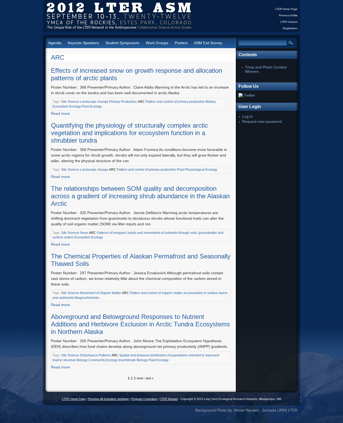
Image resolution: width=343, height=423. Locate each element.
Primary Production (123, 102)
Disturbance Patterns (95, 355)
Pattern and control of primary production (175, 102)
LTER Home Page (286, 8)
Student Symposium (122, 43)
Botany (211, 102)
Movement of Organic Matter (100, 293)
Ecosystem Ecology (67, 106)
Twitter (249, 95)
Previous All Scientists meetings (108, 399)
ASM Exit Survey (208, 43)
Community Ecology (103, 360)
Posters (181, 43)
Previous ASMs (288, 15)
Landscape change (94, 102)
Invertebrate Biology (133, 360)
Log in (247, 116)
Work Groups (157, 43)
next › (141, 378)
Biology (82, 360)
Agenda (54, 43)
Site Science (70, 102)
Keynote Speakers (83, 43)
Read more (60, 113)
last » (150, 378)
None (84, 233)
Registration (290, 28)
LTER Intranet (288, 21)
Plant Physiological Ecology (197, 170)
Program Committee (144, 399)
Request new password (262, 121)
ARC (57, 57)
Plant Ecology (92, 106)
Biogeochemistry (87, 298)
